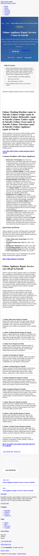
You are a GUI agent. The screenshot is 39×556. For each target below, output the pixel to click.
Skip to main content (7, 1)
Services (6, 514)
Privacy (3, 550)
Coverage (7, 527)
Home (2, 23)
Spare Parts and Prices (13, 79)
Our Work (7, 526)
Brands (6, 522)
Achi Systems (12, 553)
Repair (4, 494)
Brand (7, 23)
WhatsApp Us (26, 50)
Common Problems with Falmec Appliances (19, 76)
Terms (7, 550)
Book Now (17, 451)
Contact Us (7, 515)
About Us (7, 512)
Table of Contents (9, 65)
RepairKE (7, 510)
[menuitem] (6, 6)
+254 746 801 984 (8, 451)
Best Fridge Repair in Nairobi (15, 81)
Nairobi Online (21, 553)
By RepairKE (28, 57)
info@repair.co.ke (6, 544)
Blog (5, 524)
